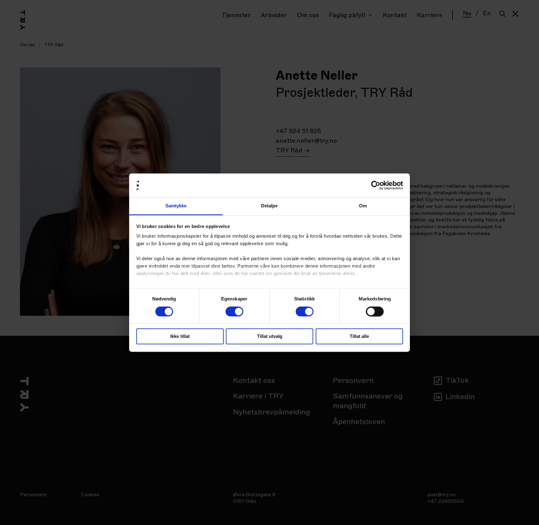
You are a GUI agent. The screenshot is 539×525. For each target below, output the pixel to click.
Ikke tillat (180, 336)
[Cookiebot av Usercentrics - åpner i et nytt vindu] (375, 185)
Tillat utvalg (269, 336)
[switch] (234, 311)
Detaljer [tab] (269, 206)
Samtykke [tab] (176, 206)
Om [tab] (363, 206)
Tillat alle (359, 336)
